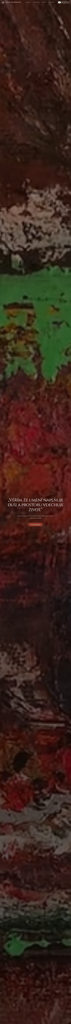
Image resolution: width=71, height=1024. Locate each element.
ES (67, 2)
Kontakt (51, 2)
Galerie (28, 2)
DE (65, 2)
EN (62, 2)
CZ (59, 2)
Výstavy (44, 2)
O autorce (36, 2)
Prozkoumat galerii (35, 524)
